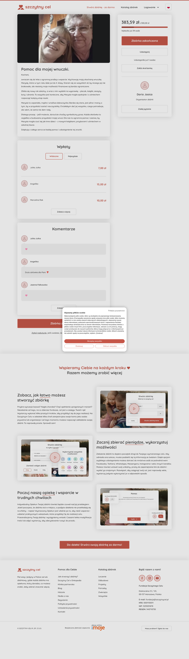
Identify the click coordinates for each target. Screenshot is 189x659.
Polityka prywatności (116, 311)
